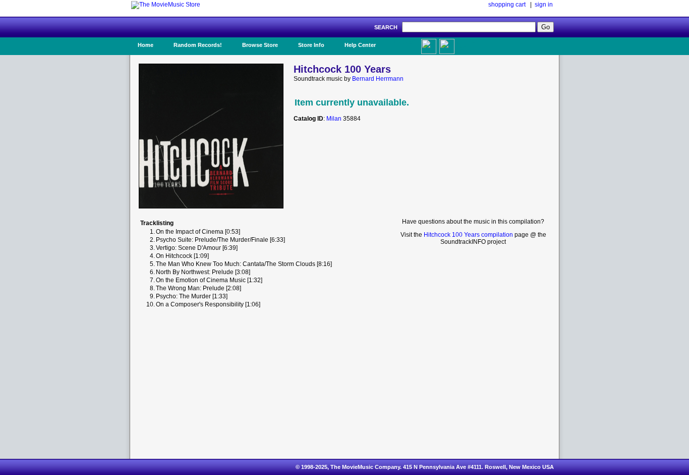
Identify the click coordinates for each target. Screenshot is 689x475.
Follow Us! (466, 45)
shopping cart (507, 4)
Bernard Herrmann (378, 78)
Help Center (360, 45)
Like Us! (404, 42)
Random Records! (198, 45)
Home (145, 45)
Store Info (311, 45)
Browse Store (260, 45)
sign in (544, 4)
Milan (333, 118)
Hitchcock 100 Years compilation (468, 234)
